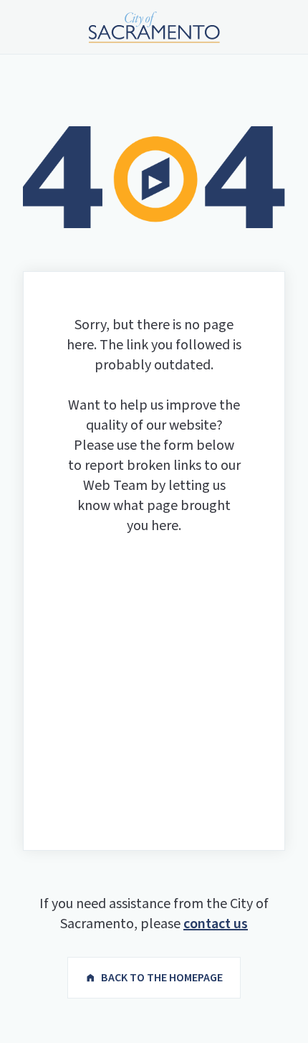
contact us (215, 924)
